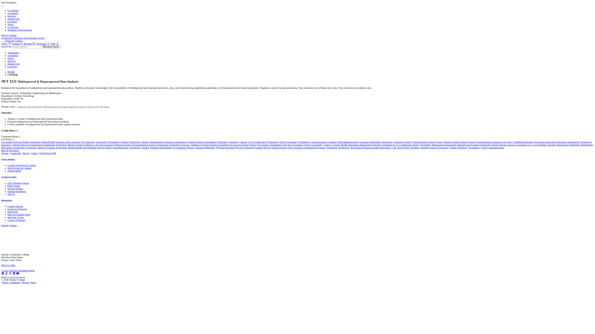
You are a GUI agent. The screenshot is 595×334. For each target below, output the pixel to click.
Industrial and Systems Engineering (474, 145)
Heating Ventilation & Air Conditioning (392, 145)
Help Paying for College (19, 168)
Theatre (453, 147)
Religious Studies (370, 147)
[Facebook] (2, 273)
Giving (41, 38)
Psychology (320, 147)
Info (6, 200)
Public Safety (13, 186)
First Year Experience (292, 145)
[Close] (2, 6)
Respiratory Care (388, 147)
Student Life (13, 19)
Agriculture (35, 142)
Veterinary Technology (469, 147)
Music (109, 147)
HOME (11, 72)
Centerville (15, 153)
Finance (253, 145)
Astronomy (89, 142)
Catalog (16, 43)
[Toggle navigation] (2, 41)
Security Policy (29, 282)
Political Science (279, 147)
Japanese (511, 145)
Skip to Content (9, 35)
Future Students (8, 159)
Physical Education (225, 147)
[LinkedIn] (13, 273)
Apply (4, 43)
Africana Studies (21, 142)
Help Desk (12, 212)
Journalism (522, 145)
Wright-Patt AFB (47, 153)
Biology (145, 142)
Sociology (415, 147)
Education (551, 142)
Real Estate (356, 147)
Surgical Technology (439, 147)
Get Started (12, 10)
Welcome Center (15, 217)
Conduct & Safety (9, 177)
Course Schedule (9, 270)
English (79, 145)
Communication (319, 142)
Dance (440, 142)
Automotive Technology (108, 142)
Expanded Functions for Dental (233, 145)
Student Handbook (16, 191)
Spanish (424, 147)
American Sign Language (67, 142)
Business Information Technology (211, 142)
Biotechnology (157, 142)
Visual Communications (492, 147)
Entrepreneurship (122, 145)
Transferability (14, 171)
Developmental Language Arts (491, 142)
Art (82, 142)
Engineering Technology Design (59, 145)
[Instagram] (10, 273)
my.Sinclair (12, 27)
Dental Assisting (452, 142)
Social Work (403, 147)
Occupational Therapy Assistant (188, 147)
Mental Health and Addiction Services (86, 147)
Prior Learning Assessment (301, 147)
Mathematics (587, 145)
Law (530, 145)
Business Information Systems (179, 142)
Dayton (5, 153)
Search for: (6, 46)
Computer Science (403, 142)
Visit (53, 43)
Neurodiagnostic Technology (126, 147)
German (336, 145)
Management (563, 145)
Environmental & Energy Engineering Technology (156, 145)
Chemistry (234, 142)
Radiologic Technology (338, 147)
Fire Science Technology (270, 145)
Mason (26, 153)
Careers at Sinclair (16, 220)
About (10, 24)
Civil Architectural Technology (263, 142)
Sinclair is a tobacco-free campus (13, 277)
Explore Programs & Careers (21, 165)
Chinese (243, 142)
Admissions (13, 52)
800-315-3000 (8, 265)
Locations (12, 21)
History (416, 145)
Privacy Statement (11, 282)
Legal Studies (539, 145)
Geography (316, 145)
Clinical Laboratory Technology (294, 142)
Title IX (11, 194)
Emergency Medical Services (15, 145)
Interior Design (499, 145)
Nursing (145, 147)
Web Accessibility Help (18, 214)
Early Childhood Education (520, 142)
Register (28, 43)
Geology (327, 145)
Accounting (7, 142)
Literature (551, 145)
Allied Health (48, 142)
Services (11, 16)
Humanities (450, 145)
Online (34, 153)
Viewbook (41, 43)
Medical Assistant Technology (52, 147)
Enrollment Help (26, 270)
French (307, 145)
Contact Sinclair (15, 206)
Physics (267, 147)
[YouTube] (17, 273)
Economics (540, 142)
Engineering (36, 145)
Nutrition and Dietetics (161, 147)
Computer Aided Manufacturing (342, 142)
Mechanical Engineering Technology (19, 147)
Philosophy (210, 147)
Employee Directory (17, 209)
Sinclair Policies (15, 188)
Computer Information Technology (376, 142)
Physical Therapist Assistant (249, 147)
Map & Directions (10, 150)
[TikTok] (6, 273)
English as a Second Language (98, 145)
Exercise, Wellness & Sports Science (199, 145)
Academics (12, 13)
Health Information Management (357, 145)
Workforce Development (19, 30)
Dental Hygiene (468, 142)
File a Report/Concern (18, 183)
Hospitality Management (432, 145)
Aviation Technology (130, 142)
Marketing (575, 145)
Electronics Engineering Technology (574, 142)
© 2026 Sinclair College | (19, 281)
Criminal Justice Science (424, 142)
